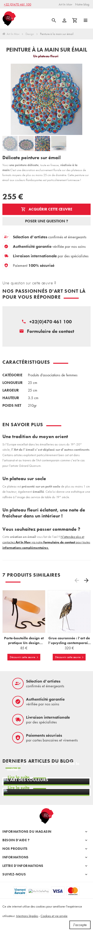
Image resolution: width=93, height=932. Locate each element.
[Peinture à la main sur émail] (10, 143)
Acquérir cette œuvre (50, 209)
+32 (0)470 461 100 (17, 4)
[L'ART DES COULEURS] (46, 792)
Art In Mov (13, 34)
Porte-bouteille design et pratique (24, 643)
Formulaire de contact (50, 331)
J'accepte (80, 924)
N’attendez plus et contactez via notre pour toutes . (46, 542)
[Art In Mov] (9, 18)
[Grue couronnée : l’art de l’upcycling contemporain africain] (69, 611)
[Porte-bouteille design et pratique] (23, 611)
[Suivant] (86, 580)
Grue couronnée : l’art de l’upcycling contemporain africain (69, 643)
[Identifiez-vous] (64, 20)
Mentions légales (27, 916)
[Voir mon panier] (75, 20)
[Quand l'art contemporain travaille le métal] (46, 781)
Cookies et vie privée (54, 916)
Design (30, 34)
